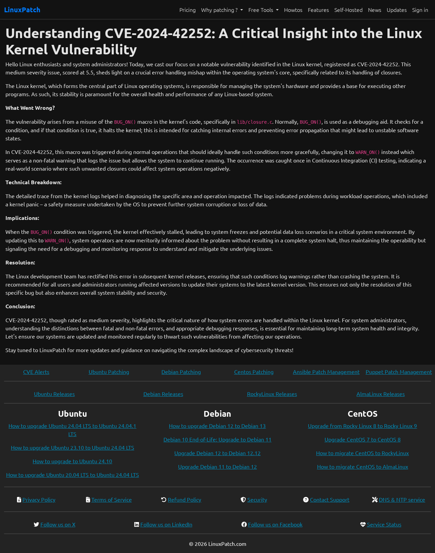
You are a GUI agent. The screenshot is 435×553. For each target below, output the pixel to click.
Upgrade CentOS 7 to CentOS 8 (363, 439)
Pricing (187, 9)
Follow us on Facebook (275, 524)
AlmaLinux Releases (380, 393)
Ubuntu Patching (109, 371)
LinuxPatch (22, 9)
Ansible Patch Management (326, 371)
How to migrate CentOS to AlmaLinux (362, 466)
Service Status (384, 524)
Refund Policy (184, 499)
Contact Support (329, 499)
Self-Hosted (348, 9)
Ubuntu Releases (54, 393)
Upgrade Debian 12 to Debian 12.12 (217, 452)
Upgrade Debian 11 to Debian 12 (217, 466)
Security (257, 499)
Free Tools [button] (261, 9)
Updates (397, 9)
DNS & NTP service (402, 499)
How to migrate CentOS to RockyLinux (362, 452)
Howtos (293, 9)
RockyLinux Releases (272, 393)
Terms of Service (111, 499)
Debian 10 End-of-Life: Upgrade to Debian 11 (217, 439)
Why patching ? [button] (220, 9)
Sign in (420, 9)
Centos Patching (254, 371)
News (374, 9)
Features (318, 9)
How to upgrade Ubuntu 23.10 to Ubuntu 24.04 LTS (72, 447)
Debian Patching (181, 371)
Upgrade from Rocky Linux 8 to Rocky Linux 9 (362, 425)
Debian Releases (163, 393)
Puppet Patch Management (399, 371)
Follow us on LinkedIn (166, 524)
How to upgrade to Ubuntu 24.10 (72, 460)
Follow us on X (57, 524)
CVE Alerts (36, 371)
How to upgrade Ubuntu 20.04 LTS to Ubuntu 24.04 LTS (72, 474)
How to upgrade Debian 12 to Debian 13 (217, 425)
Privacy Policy (38, 499)
